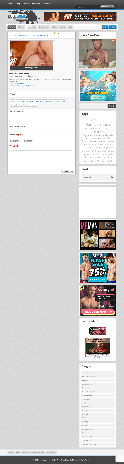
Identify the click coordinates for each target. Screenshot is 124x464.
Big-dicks (97, 132)
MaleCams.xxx (87, 418)
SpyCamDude (87, 437)
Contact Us (25, 452)
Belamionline (90, 128)
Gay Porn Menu (87, 403)
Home (11, 452)
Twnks (27, 105)
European (110, 142)
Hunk (99, 151)
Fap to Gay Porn (87, 384)
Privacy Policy (51, 452)
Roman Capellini (16, 105)
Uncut (34, 105)
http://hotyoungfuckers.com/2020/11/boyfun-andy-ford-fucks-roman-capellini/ (41, 35)
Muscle (92, 157)
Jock (92, 154)
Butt (104, 138)
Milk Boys (85, 422)
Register (112, 27)
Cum (84, 141)
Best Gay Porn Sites (89, 377)
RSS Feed (86, 177)
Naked (99, 157)
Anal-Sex (104, 121)
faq (18, 4)
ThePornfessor (87, 440)
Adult (70, 27)
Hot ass (99, 148)
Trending (12, 27)
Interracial (110, 151)
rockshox (33, 76)
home (11, 4)
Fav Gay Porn (86, 388)
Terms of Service (38, 452)
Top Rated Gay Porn (89, 444)
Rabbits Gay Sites (88, 429)
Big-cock (102, 129)
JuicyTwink (85, 414)
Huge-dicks (85, 151)
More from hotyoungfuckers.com (23, 86)
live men (46, 4)
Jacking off (85, 154)
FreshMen (103, 144)
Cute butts (93, 141)
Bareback (30, 101)
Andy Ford (20, 101)
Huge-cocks (48, 101)
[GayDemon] (98, 334)
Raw (63, 101)
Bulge (99, 138)
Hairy (111, 144)
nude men (36, 4)
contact (26, 4)
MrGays (85, 425)
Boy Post (85, 380)
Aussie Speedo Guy (89, 373)
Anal (12, 101)
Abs (90, 120)
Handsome (88, 147)
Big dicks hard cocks (93, 135)
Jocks (98, 154)
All (29, 27)
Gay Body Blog (87, 395)
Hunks (104, 151)
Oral (105, 157)
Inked (57, 101)
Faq (17, 452)
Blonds (109, 135)
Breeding (93, 138)
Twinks (99, 160)
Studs (91, 161)
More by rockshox (18, 83)
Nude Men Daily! (98, 357)
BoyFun (38, 101)
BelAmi (106, 125)
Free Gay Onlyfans (88, 392)
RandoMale (86, 433)
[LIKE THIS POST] (54, 33)
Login (105, 27)
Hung (93, 150)
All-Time (21, 27)
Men (86, 157)
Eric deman (102, 142)
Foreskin (92, 144)
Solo (110, 157)
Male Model (108, 154)
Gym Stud (85, 410)
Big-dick (108, 129)
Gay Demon (86, 399)
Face (85, 144)
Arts (34, 27)
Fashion (54, 27)
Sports (63, 27)
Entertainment (44, 27)
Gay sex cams (87, 407)
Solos (86, 161)
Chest (109, 138)
